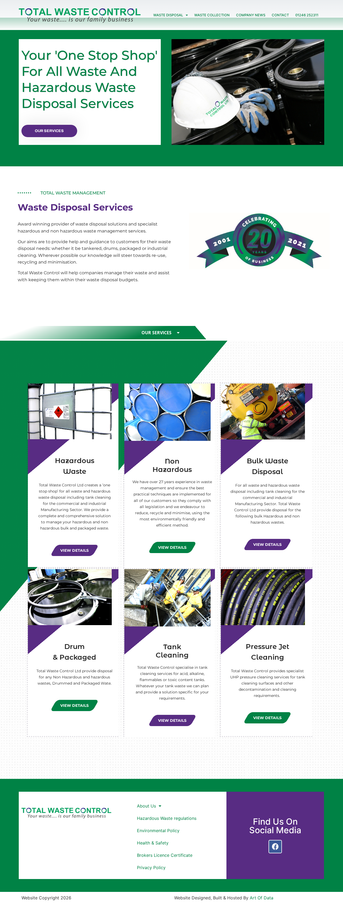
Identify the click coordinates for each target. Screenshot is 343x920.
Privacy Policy (151, 867)
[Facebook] (275, 846)
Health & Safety (153, 843)
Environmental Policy (158, 830)
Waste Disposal (168, 15)
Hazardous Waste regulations (166, 818)
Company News (250, 15)
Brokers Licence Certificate (164, 855)
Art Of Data (261, 897)
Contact (280, 15)
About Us (146, 806)
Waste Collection (212, 15)
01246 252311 (306, 15)
